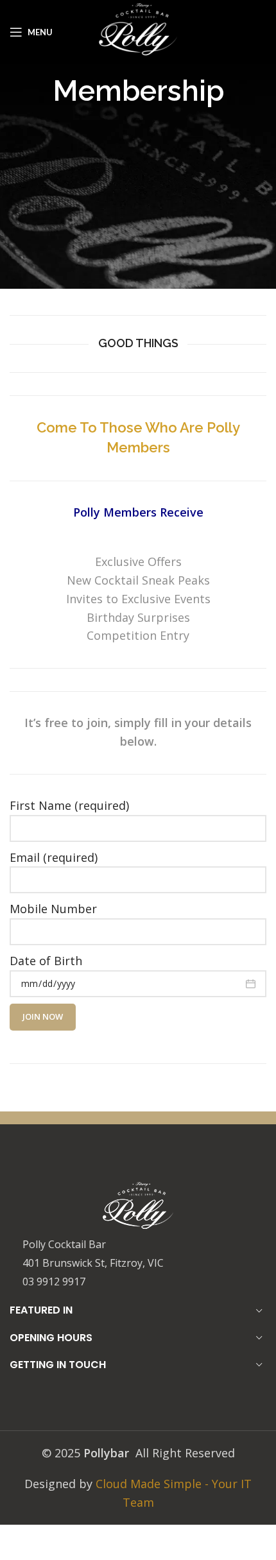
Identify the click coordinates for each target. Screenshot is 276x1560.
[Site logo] (138, 31)
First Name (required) (69, 805)
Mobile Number (53, 908)
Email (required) (54, 857)
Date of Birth (46, 960)
